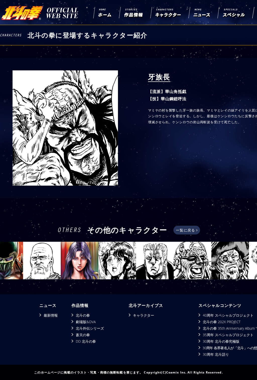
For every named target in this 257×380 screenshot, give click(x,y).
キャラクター (143, 315)
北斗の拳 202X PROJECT (221, 321)
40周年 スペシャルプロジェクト (228, 315)
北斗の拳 (83, 315)
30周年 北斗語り (216, 354)
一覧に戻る (186, 230)
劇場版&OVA (86, 321)
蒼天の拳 (83, 334)
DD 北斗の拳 (86, 341)
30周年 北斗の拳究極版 (221, 341)
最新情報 (51, 315)
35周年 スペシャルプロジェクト (228, 334)
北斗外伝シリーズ (90, 328)
